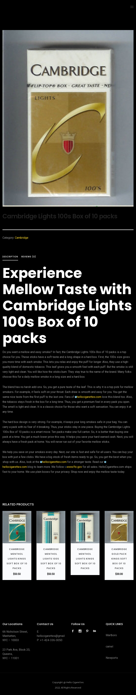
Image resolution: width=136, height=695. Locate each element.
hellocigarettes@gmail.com (53, 636)
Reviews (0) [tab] (28, 256)
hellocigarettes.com (89, 397)
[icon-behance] (94, 631)
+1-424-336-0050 (51, 640)
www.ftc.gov (74, 467)
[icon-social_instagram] (81, 631)
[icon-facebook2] (73, 631)
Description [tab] (10, 256)
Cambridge (21, 237)
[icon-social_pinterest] (88, 631)
